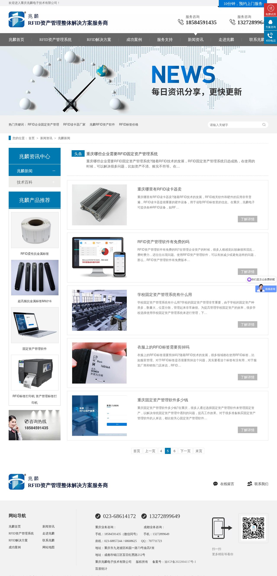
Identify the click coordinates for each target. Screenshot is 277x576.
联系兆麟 (257, 39)
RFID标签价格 (128, 124)
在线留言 (227, 484)
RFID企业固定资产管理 (43, 124)
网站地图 (48, 547)
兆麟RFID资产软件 (102, 124)
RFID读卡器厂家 (74, 124)
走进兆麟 (226, 39)
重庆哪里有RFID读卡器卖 (159, 189)
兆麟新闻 (64, 138)
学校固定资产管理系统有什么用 (164, 294)
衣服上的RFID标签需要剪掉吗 (163, 347)
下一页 (185, 450)
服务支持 (165, 39)
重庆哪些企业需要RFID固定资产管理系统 (122, 153)
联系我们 (261, 484)
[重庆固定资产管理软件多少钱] (99, 415)
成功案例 (134, 39)
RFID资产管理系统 (55, 39)
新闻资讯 (195, 39)
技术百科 (24, 182)
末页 (198, 450)
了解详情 (247, 218)
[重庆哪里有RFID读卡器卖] (99, 204)
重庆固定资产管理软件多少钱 (162, 399)
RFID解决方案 (99, 39)
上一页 (150, 450)
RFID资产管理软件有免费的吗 (163, 241)
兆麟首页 (16, 39)
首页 (32, 138)
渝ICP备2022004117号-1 (180, 561)
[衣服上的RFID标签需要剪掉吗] (99, 362)
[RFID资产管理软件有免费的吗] (99, 257)
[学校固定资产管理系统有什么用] (99, 310)
